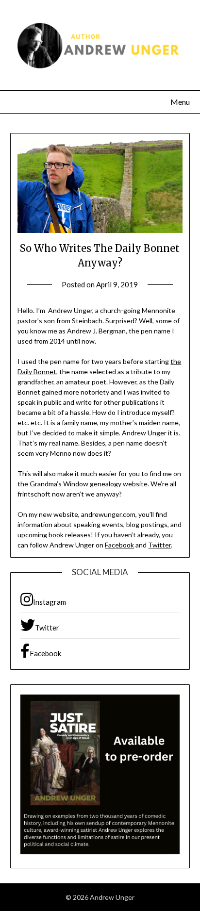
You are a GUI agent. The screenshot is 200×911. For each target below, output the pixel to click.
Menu (180, 101)
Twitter (159, 545)
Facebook (119, 545)
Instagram (49, 601)
